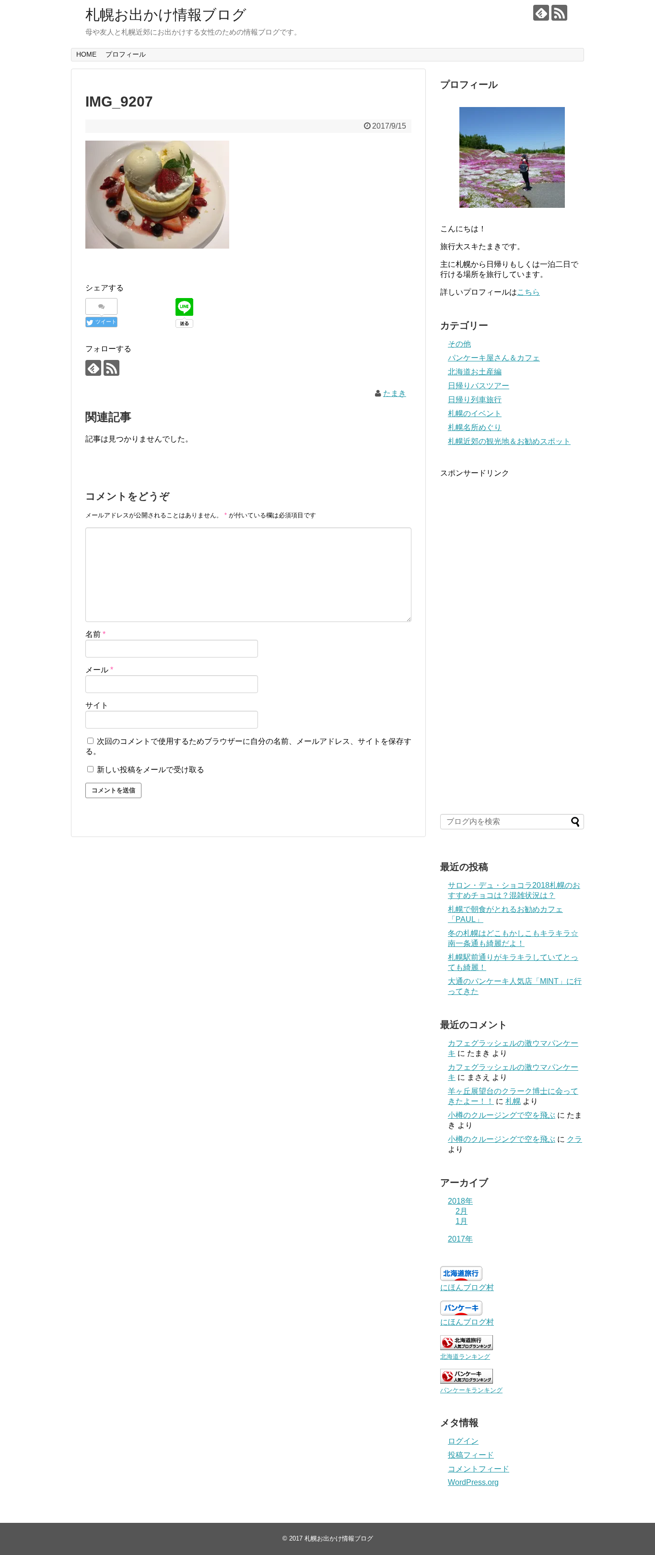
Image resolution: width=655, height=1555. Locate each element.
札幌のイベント (475, 413)
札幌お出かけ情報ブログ (165, 15)
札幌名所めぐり (475, 427)
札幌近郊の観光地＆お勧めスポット (509, 441)
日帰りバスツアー (478, 386)
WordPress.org (473, 1482)
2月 (462, 1211)
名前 (95, 634)
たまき (394, 393)
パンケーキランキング (471, 1390)
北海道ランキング (465, 1356)
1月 (462, 1221)
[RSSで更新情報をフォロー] (559, 13)
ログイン (463, 1441)
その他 (459, 344)
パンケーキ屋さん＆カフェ (494, 358)
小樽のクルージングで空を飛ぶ (501, 1115)
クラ (574, 1139)
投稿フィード (471, 1455)
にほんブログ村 (467, 1287)
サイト (96, 705)
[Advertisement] (512, 640)
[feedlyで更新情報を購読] (541, 13)
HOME (86, 54)
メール (99, 670)
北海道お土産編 (475, 372)
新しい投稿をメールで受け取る (150, 770)
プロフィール (125, 54)
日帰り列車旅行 (475, 399)
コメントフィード (478, 1469)
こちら (528, 292)
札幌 (513, 1101)
